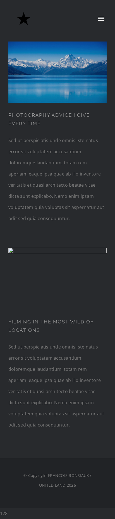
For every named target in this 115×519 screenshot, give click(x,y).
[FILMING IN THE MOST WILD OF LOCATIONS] (57, 279)
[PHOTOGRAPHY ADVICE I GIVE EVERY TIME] (57, 72)
